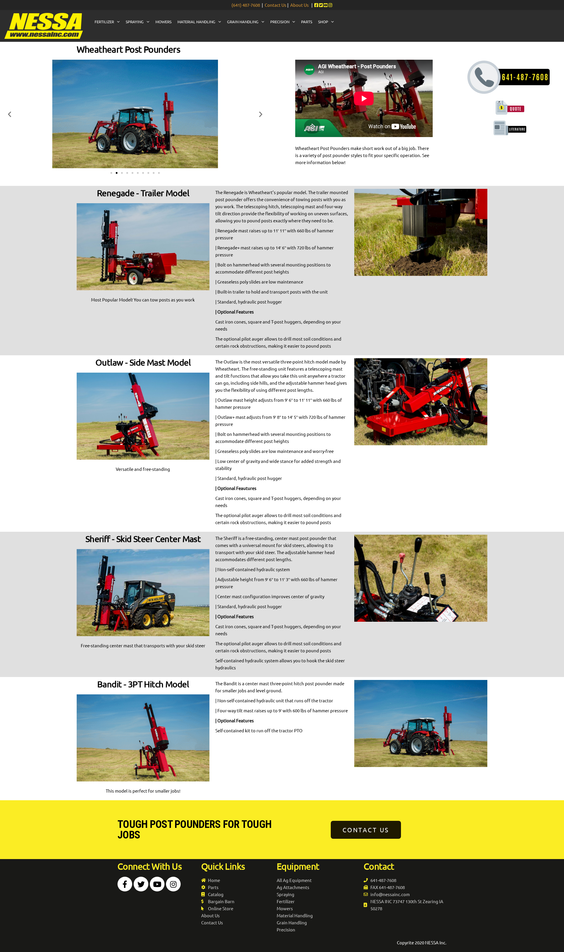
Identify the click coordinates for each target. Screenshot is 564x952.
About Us (299, 5)
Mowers (163, 21)
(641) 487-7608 (245, 5)
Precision (279, 21)
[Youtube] (157, 884)
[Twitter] (141, 884)
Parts (306, 21)
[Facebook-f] (125, 884)
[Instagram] (173, 884)
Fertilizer (104, 21)
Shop (323, 21)
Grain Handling (242, 21)
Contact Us (275, 5)
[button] (111, 173)
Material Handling (196, 21)
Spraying (135, 21)
